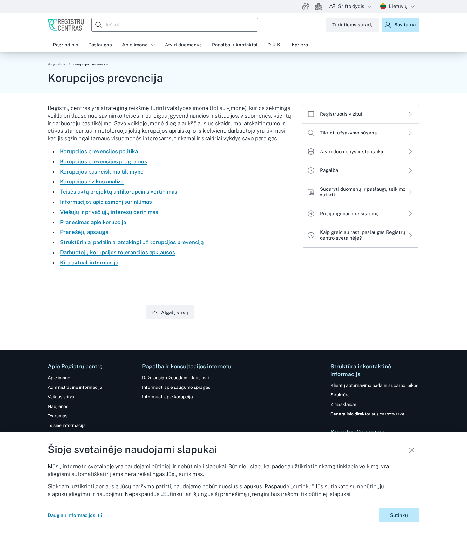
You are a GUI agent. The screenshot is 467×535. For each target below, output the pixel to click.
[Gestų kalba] (305, 6)
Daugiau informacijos (71, 515)
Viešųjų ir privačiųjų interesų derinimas (109, 212)
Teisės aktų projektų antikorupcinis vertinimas (118, 192)
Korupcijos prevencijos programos (103, 161)
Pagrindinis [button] (65, 44)
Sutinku (399, 515)
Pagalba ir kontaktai (234, 44)
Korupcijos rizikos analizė (92, 181)
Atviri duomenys (183, 44)
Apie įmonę (135, 44)
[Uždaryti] (411, 450)
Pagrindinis (57, 64)
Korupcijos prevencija (90, 64)
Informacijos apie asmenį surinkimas (106, 202)
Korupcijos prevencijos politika (99, 151)
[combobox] (176, 25)
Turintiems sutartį (352, 24)
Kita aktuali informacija (89, 262)
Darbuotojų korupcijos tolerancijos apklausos (117, 252)
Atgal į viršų (174, 312)
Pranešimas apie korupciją (93, 222)
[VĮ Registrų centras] (66, 25)
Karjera (300, 44)
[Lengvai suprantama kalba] (318, 6)
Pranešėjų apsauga (84, 232)
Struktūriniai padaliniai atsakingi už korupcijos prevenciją (132, 242)
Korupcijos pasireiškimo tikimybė (102, 171)
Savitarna (405, 24)
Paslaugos (100, 44)
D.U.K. (274, 44)
